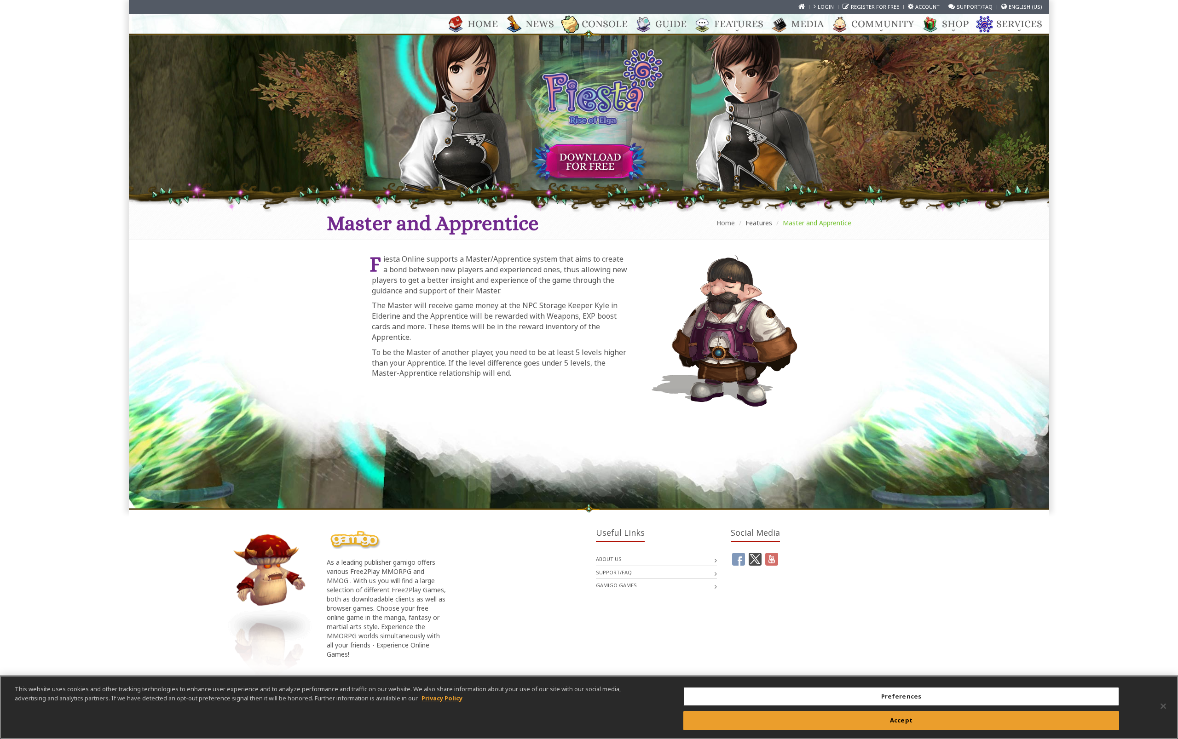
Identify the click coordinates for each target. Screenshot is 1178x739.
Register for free (875, 6)
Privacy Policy (442, 697)
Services (1019, 23)
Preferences (901, 696)
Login (826, 6)
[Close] (1163, 706)
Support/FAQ (975, 6)
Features (738, 23)
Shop (955, 23)
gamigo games (616, 585)
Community (882, 23)
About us (609, 559)
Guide (671, 23)
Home (483, 23)
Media (807, 23)
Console (605, 23)
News (539, 23)
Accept (901, 720)
